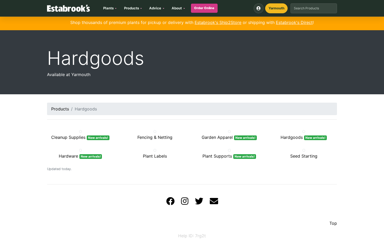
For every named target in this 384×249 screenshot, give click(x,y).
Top (333, 223)
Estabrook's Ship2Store (218, 22)
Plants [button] (108, 8)
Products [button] (131, 8)
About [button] (177, 8)
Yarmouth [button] (276, 8)
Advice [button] (155, 8)
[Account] (259, 8)
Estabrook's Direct (294, 22)
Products (60, 108)
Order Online (204, 8)
